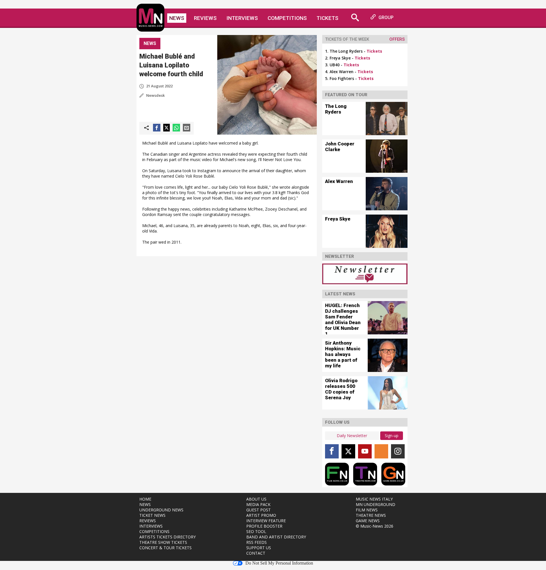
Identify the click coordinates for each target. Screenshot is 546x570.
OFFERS (397, 39)
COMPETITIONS (154, 531)
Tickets (327, 18)
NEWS (145, 504)
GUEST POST (258, 510)
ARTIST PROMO (261, 515)
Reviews (205, 18)
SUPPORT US (258, 547)
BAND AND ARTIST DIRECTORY (276, 537)
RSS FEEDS (256, 542)
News (176, 18)
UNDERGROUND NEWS (161, 510)
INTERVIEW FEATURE (266, 520)
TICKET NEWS (152, 515)
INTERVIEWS (151, 526)
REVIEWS (147, 520)
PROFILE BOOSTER (264, 526)
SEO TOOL (256, 531)
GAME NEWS (368, 520)
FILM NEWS (367, 510)
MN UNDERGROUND (375, 504)
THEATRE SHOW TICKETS (163, 542)
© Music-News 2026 (374, 526)
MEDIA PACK (258, 504)
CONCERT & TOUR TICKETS (165, 547)
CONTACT (255, 553)
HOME (145, 499)
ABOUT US (256, 499)
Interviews (242, 18)
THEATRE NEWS (371, 515)
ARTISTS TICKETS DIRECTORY (167, 537)
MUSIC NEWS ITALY (374, 499)
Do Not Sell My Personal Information (279, 563)
